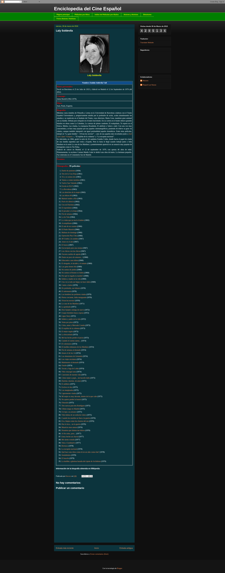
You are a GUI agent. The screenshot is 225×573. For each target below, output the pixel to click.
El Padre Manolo (68, 229)
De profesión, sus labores (71, 288)
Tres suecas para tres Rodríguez (73, 406)
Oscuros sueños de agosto (71, 254)
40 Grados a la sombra (70, 239)
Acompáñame (67, 223)
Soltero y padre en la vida (71, 319)
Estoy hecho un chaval (70, 437)
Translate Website (147, 42)
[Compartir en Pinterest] (91, 476)
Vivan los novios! (68, 301)
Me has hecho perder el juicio (72, 338)
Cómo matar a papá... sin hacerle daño (76, 378)
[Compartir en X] (87, 476)
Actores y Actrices (131, 14)
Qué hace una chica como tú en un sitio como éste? (80, 452)
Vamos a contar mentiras (71, 180)
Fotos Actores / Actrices (66, 19)
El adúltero (66, 384)
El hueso (65, 245)
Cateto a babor (67, 285)
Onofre (64, 365)
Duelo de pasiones (68, 171)
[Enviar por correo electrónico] (82, 476)
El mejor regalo (67, 331)
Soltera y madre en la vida (71, 279)
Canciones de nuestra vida (71, 375)
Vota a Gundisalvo (68, 443)
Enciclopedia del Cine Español (87, 8)
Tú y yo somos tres (69, 177)
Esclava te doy (67, 387)
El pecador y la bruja (69, 211)
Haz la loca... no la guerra (71, 424)
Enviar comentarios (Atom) (99, 554)
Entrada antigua (126, 548)
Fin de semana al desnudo (71, 350)
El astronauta (66, 291)
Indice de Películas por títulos (107, 14)
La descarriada (67, 335)
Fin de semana (67, 214)
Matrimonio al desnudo (70, 362)
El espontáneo (67, 208)
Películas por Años (82, 14)
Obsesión (65, 403)
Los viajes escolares (69, 359)
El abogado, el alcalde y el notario (74, 263)
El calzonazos (67, 344)
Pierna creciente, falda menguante (74, 297)
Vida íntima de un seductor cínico (74, 415)
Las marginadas (67, 390)
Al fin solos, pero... (69, 434)
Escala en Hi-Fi (67, 186)
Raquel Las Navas (149, 85)
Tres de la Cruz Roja (69, 174)
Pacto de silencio (68, 202)
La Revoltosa (66, 189)
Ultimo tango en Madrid (70, 409)
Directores (147, 14)
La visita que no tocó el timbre (73, 220)
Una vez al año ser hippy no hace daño (76, 282)
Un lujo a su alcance (69, 412)
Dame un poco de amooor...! (72, 257)
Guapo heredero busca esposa (73, 313)
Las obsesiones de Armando (72, 356)
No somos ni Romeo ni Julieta (73, 273)
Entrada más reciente (65, 548)
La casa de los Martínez (70, 304)
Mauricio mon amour (69, 427)
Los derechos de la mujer (71, 192)
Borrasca (65, 446)
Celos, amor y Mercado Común (73, 325)
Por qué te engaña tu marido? (72, 276)
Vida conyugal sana (69, 372)
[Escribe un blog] (85, 476)
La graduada (66, 307)
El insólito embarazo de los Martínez (75, 347)
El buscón (65, 458)
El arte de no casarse (69, 226)
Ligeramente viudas (69, 393)
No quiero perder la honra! (71, 399)
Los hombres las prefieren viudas (74, 294)
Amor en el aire (67, 242)
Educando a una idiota (70, 260)
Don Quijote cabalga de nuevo (73, 310)
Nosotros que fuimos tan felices (73, 430)
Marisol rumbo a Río (69, 199)
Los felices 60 (67, 195)
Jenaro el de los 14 (68, 353)
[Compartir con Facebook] (89, 476)
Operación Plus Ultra (69, 236)
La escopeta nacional (69, 449)
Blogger (119, 568)
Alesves (145, 81)
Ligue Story (66, 316)
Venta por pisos (67, 322)
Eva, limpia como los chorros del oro (75, 421)
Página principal (63, 14)
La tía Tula (65, 217)
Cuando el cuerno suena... (71, 341)
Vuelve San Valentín (69, 183)
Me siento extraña (68, 440)
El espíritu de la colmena (71, 328)
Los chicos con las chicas (71, 251)
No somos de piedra (69, 270)
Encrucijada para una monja (72, 248)
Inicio (96, 548)
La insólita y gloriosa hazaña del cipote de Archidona (81, 461)
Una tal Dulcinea (68, 205)
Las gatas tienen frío (69, 267)
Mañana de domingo (69, 232)
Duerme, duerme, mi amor (71, 381)
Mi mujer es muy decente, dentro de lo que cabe (79, 396)
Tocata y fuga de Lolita (70, 369)
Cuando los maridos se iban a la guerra (76, 418)
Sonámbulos (66, 455)
